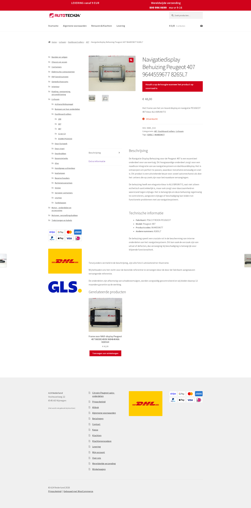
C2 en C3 (62, 133)
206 (59, 119)
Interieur (55, 86)
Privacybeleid (98, 401)
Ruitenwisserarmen (63, 183)
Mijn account (98, 452)
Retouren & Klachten (101, 25)
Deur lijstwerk (61, 143)
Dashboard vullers (76, 42)
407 (87, 42)
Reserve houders (62, 178)
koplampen (60, 173)
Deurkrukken (60, 153)
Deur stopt (59, 148)
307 (59, 124)
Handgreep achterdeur (65, 168)
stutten (58, 197)
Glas (57, 163)
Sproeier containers (64, 193)
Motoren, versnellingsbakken (65, 215)
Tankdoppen (60, 202)
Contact (96, 424)
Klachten (96, 435)
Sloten (58, 188)
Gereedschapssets (60, 81)
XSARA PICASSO (65, 138)
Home (54, 42)
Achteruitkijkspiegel (64, 104)
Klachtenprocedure (101, 441)
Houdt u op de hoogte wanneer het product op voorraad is (169, 86)
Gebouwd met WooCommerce (78, 491)
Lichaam (62, 42)
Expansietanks (61, 158)
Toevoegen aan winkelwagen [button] (105, 353)
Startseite (53, 25)
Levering (120, 25)
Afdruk (95, 407)
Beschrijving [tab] (95, 152)
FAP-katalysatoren (60, 76)
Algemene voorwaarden (75, 25)
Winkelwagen (99, 469)
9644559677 (159, 134)
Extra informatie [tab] (97, 161)
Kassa (95, 429)
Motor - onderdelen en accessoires (61, 209)
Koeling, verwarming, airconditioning (61, 93)
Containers (57, 67)
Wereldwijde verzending (104, 463)
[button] (131, 60)
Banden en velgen (59, 57)
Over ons (96, 457)
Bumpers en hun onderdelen (67, 109)
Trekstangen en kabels (62, 220)
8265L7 (150, 134)
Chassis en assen (59, 62)
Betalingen (97, 418)
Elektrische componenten (63, 71)
